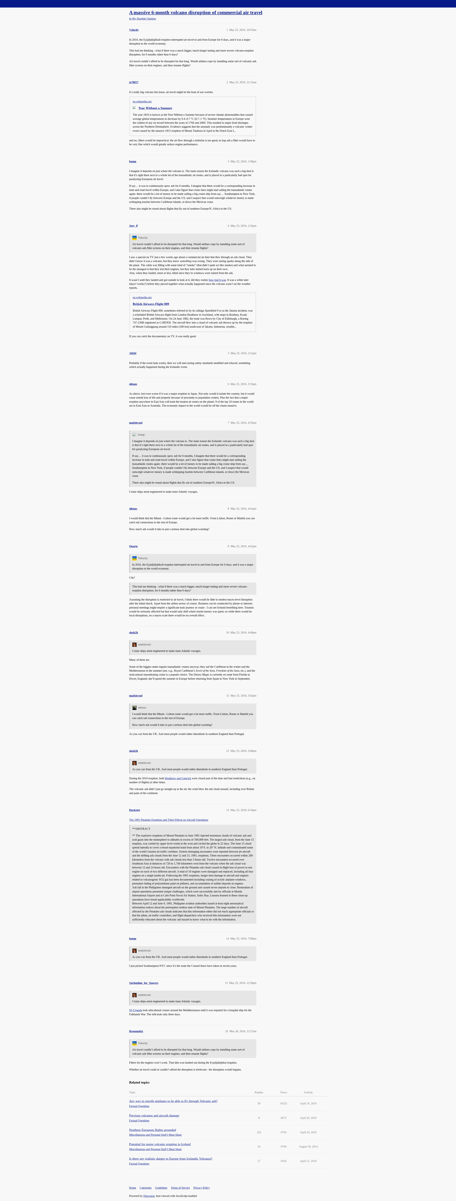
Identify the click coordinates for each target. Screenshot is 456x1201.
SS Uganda (135, 1010)
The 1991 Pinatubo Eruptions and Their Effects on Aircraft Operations (168, 819)
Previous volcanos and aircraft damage (154, 1115)
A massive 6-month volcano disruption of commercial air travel (195, 12)
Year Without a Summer (155, 108)
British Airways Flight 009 (151, 304)
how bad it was (217, 279)
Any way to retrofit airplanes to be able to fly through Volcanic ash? (173, 1101)
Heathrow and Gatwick (178, 778)
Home (132, 1187)
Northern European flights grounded (152, 1130)
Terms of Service (180, 1187)
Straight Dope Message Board (19, 3)
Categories (146, 1187)
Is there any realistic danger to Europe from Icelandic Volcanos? (170, 1158)
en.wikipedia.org (142, 101)
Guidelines (161, 1187)
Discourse (149, 1195)
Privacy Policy (201, 1187)
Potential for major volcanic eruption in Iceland (160, 1144)
